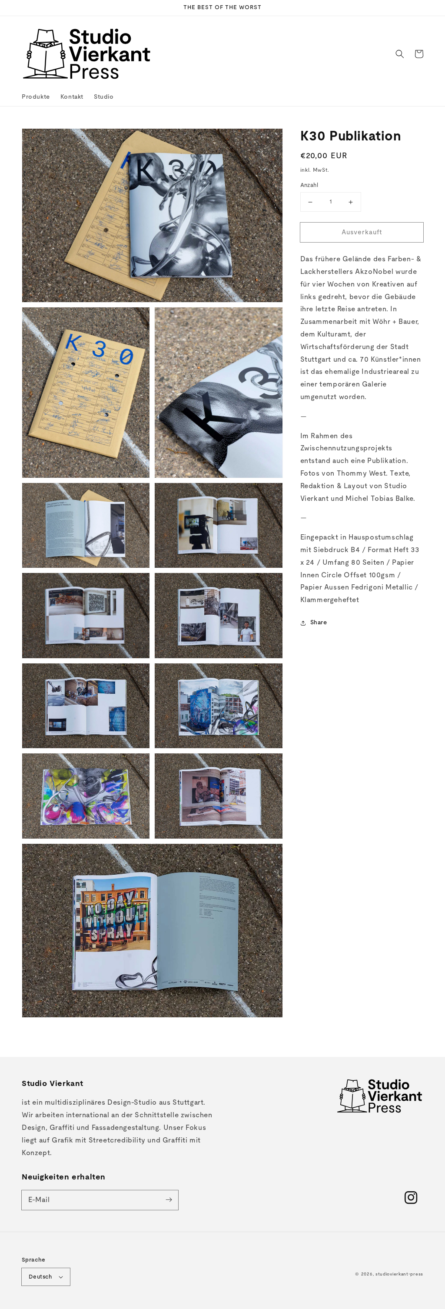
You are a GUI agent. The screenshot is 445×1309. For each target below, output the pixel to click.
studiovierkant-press (399, 1274)
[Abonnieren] (168, 1199)
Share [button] (318, 623)
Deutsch (40, 1277)
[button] (399, 53)
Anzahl (309, 185)
